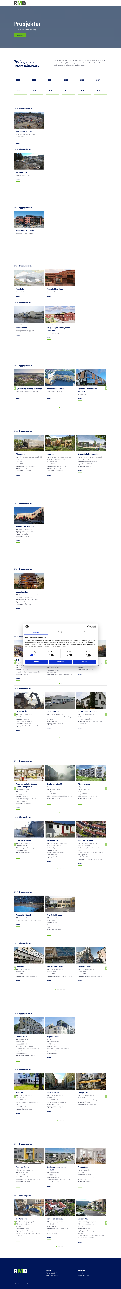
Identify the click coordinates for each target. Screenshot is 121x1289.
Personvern (29, 1283)
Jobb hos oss (96, 3)
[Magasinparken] (29, 581)
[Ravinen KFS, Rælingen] (29, 515)
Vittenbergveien (84, 784)
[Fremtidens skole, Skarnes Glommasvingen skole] (29, 773)
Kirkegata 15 (83, 1092)
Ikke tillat (36, 661)
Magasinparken (22, 592)
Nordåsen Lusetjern (85, 840)
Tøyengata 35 (83, 1167)
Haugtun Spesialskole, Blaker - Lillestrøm (59, 329)
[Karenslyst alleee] (91, 955)
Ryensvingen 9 (21, 327)
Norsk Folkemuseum (55, 1219)
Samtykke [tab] (36, 632)
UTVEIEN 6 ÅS (21, 711)
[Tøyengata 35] (91, 1156)
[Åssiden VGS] (91, 1207)
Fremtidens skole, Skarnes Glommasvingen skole (26, 785)
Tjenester (66, 3)
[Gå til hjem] (20, 3)
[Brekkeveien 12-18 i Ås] (29, 219)
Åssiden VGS (83, 1219)
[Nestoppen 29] (60, 829)
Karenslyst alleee (84, 966)
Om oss (82, 3)
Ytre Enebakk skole (54, 915)
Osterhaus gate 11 (54, 1092)
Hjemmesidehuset (22, 1283)
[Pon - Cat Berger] (29, 1156)
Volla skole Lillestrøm (55, 388)
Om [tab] (85, 632)
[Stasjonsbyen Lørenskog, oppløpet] (60, 1156)
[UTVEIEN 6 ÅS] (29, 700)
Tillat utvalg (60, 661)
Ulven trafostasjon (23, 840)
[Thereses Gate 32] (29, 1025)
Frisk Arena (20, 454)
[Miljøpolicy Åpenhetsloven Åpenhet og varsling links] (84, 3)
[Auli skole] (29, 277)
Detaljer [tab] (60, 632)
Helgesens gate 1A (54, 1036)
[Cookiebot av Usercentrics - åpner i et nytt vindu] (88, 626)
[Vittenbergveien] (91, 773)
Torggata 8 (20, 966)
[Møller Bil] (91, 377)
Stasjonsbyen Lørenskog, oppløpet (57, 1168)
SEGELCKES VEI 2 (54, 711)
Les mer (18, 143)
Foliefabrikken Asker (55, 289)
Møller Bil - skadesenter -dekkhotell (88, 390)
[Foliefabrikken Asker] (60, 277)
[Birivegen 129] (29, 161)
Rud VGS (19, 1092)
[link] (66, 3)
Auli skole (20, 289)
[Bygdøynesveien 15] (60, 773)
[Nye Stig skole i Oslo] (29, 120)
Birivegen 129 (21, 172)
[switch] (51, 655)
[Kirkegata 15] (91, 1081)
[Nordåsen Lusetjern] (91, 829)
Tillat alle (84, 661)
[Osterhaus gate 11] (60, 1081)
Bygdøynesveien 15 (54, 784)
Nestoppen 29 (52, 840)
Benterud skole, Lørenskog (88, 454)
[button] (20, 35)
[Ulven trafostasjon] (29, 829)
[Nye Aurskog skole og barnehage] (29, 377)
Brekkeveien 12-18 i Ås (25, 230)
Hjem (60, 3)
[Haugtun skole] (60, 314)
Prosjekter (74, 3)
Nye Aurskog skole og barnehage (29, 388)
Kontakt (105, 3)
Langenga (50, 454)
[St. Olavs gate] (29, 1207)
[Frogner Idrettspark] (29, 904)
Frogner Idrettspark (23, 915)
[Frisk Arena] (29, 443)
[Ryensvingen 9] (29, 314)
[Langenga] (60, 443)
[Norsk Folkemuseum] (60, 1207)
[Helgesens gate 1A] (60, 1025)
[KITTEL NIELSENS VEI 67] (91, 700)
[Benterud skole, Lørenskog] (91, 443)
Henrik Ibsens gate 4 (55, 966)
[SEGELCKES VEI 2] (60, 700)
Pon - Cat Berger (22, 1167)
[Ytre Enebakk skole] (60, 904)
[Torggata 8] (29, 955)
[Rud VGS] (29, 1081)
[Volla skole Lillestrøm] (60, 377)
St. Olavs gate (21, 1219)
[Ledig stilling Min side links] (100, 3)
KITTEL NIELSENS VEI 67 (88, 711)
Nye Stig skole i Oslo (24, 131)
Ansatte (88, 3)
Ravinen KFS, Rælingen (25, 526)
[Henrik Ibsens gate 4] (60, 955)
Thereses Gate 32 (23, 1036)
